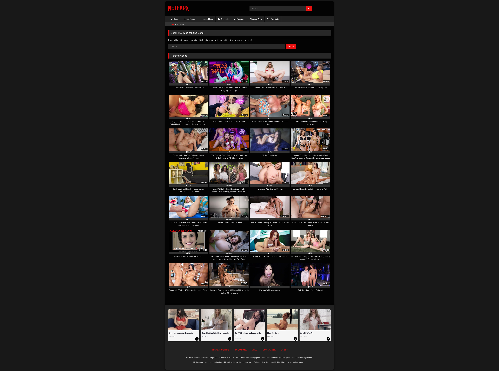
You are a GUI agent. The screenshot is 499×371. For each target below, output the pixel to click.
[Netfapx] (178, 9)
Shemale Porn (256, 19)
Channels (224, 19)
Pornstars (240, 19)
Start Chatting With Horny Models (215, 333)
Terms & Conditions (220, 350)
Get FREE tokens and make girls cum (248, 334)
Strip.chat (172, 336)
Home (175, 19)
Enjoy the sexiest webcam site (181, 333)
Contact (284, 350)
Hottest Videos (207, 19)
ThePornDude (273, 19)
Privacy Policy (240, 350)
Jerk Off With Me (306, 333)
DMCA (255, 350)
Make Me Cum (273, 333)
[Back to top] (491, 363)
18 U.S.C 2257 (269, 350)
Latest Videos (189, 19)
